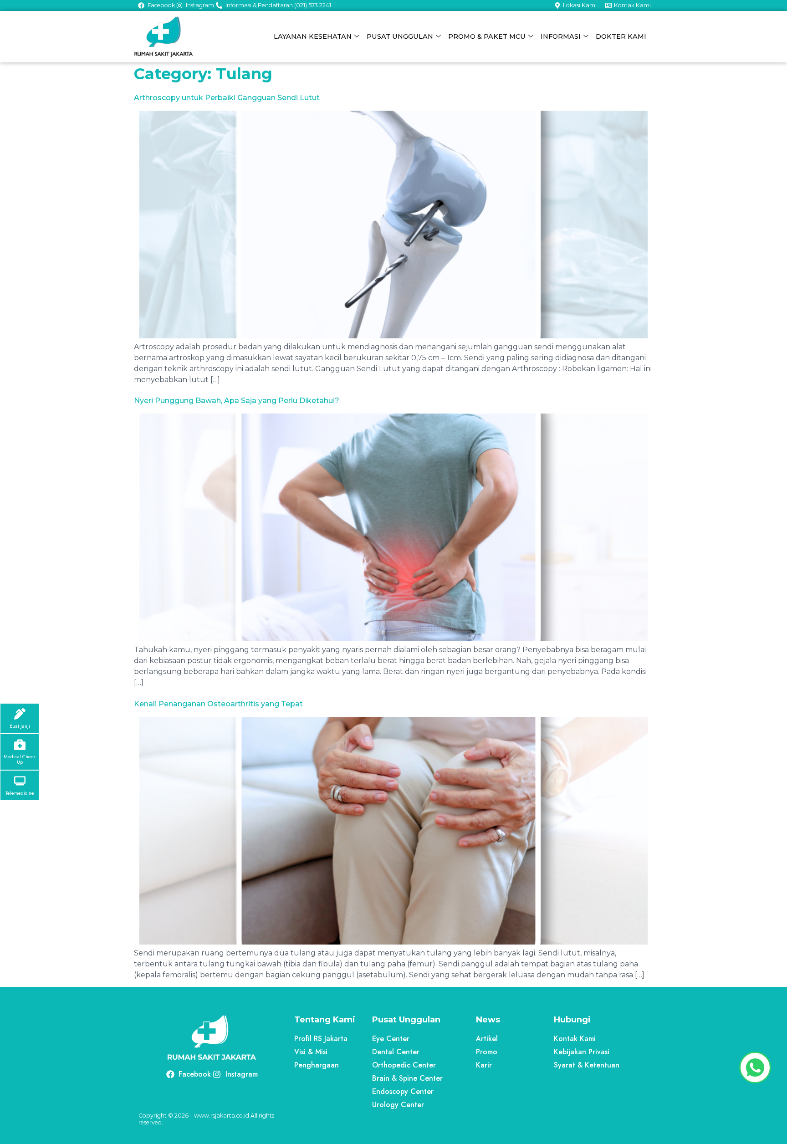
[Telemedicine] (20, 780)
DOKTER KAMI (621, 36)
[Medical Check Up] (20, 744)
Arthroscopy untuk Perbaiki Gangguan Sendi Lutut (227, 97)
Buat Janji (20, 726)
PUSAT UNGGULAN (400, 36)
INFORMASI (561, 36)
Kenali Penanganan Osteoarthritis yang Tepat (218, 704)
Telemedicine (19, 793)
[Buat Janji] (20, 714)
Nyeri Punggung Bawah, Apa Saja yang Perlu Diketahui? (236, 400)
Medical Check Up (20, 759)
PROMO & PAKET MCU (487, 36)
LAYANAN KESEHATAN (313, 36)
